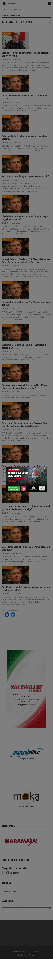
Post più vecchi (10, 611)
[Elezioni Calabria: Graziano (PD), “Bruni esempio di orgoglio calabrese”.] (15, 204)
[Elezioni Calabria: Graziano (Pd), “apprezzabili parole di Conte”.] (15, 332)
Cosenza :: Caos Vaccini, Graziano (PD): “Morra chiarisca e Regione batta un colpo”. (24, 386)
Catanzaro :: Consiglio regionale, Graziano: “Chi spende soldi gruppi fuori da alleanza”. (24, 424)
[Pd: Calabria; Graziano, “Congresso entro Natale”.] (15, 164)
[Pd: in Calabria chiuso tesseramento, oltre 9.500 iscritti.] (15, 83)
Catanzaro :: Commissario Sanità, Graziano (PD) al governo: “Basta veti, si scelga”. (26, 508)
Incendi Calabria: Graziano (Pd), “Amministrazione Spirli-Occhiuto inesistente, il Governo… (26, 260)
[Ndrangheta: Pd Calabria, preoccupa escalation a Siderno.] (15, 123)
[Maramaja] (21, 842)
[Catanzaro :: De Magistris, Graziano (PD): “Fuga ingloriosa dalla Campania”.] (15, 453)
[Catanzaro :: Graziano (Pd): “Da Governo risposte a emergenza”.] (15, 534)
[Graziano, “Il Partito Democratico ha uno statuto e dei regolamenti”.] (15, 40)
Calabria (6, 33)
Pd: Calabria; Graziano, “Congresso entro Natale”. (26, 176)
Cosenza (6, 366)
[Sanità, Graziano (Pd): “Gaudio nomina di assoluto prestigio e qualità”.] (15, 575)
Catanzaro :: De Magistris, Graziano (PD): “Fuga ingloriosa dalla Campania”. (24, 467)
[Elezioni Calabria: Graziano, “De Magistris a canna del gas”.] (15, 289)
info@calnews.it (12, 872)
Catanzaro (7, 197)
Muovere (32, 955)
